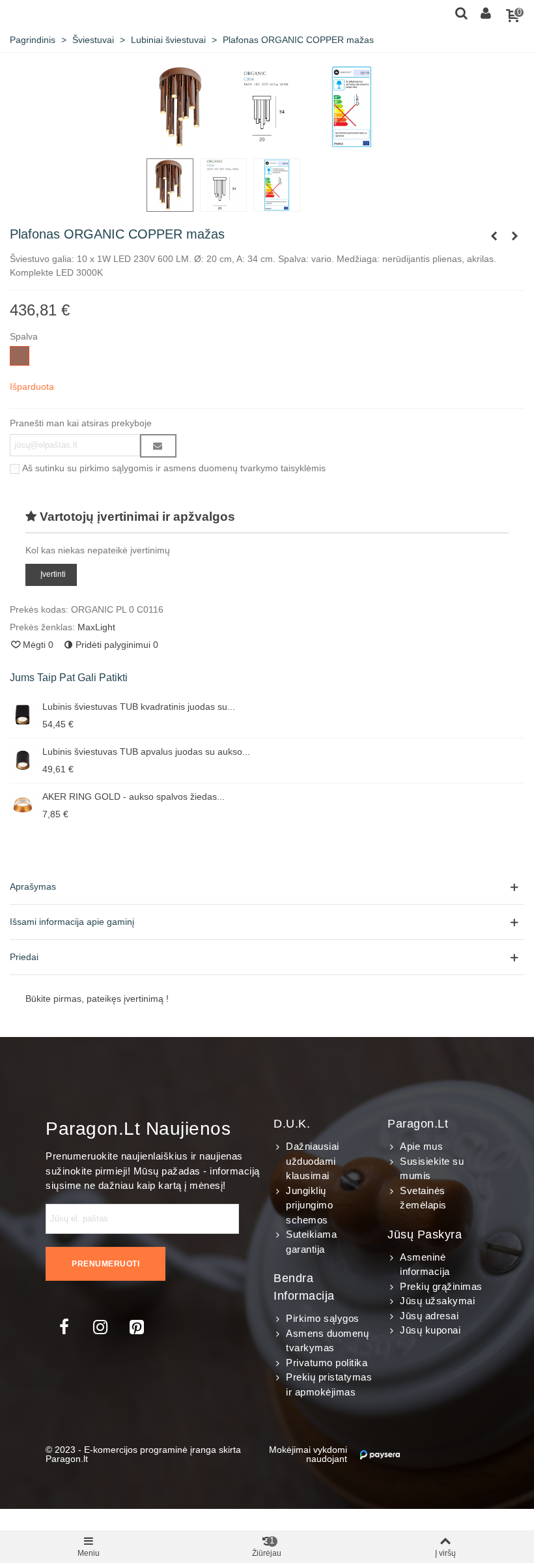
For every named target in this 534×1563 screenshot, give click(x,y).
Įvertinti (53, 574)
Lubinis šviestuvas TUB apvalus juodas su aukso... (146, 751)
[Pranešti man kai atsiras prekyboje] (158, 446)
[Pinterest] (136, 1327)
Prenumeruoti (105, 1263)
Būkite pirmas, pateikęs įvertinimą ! (97, 998)
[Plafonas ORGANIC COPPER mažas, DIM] (514, 236)
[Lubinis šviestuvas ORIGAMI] (493, 236)
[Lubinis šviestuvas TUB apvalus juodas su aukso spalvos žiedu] (23, 760)
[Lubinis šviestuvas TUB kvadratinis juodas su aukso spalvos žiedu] (23, 715)
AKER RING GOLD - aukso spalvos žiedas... (133, 796)
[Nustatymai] (485, 12)
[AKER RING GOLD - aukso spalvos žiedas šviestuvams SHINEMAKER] (23, 805)
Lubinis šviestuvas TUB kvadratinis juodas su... (138, 706)
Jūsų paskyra (424, 1234)
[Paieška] (461, 12)
